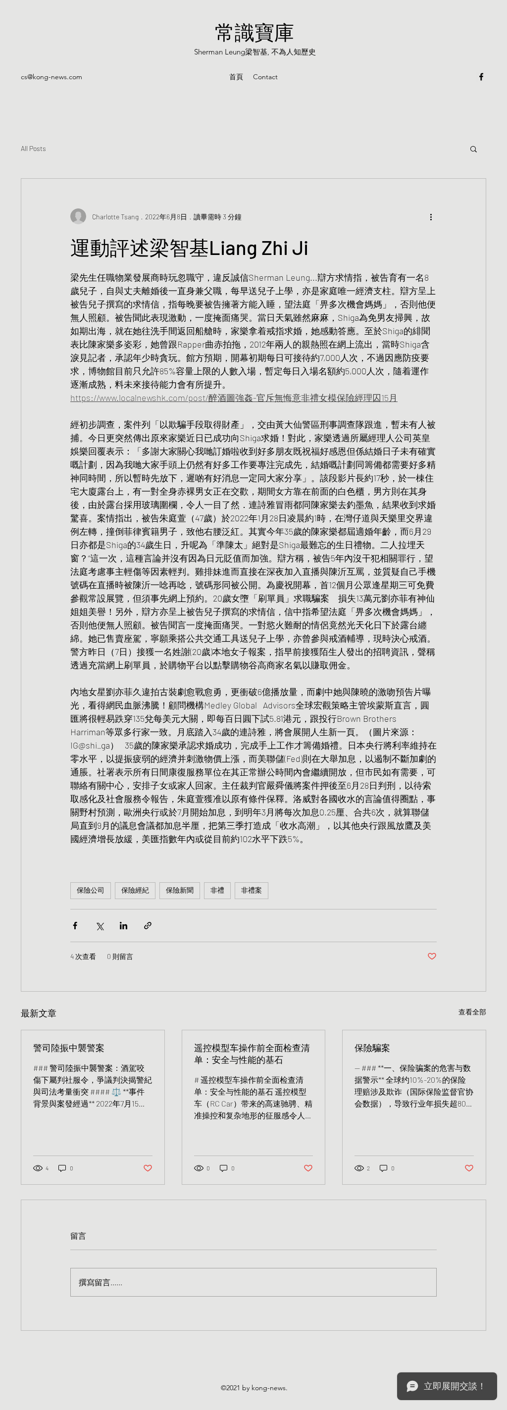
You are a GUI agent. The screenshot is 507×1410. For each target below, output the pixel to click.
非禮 (217, 890)
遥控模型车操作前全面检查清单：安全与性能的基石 (252, 1053)
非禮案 (251, 890)
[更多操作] (431, 216)
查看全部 (472, 1011)
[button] (473, 148)
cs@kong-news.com (51, 76)
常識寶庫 (254, 32)
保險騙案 (372, 1047)
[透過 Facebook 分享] (75, 925)
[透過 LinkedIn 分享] (123, 925)
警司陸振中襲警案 (68, 1047)
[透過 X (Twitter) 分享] (99, 925)
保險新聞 (180, 890)
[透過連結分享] (147, 925)
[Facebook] (481, 77)
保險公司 (90, 890)
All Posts (33, 148)
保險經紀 (135, 890)
